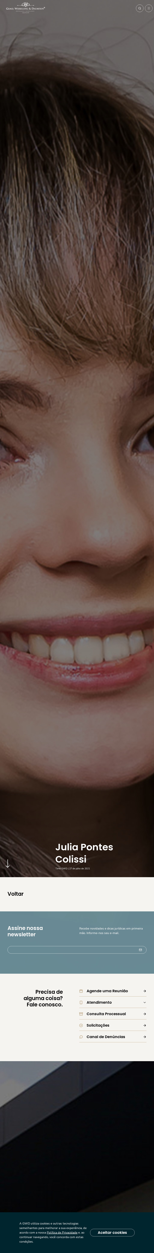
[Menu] (148, 8)
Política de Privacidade (62, 1233)
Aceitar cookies (112, 1232)
